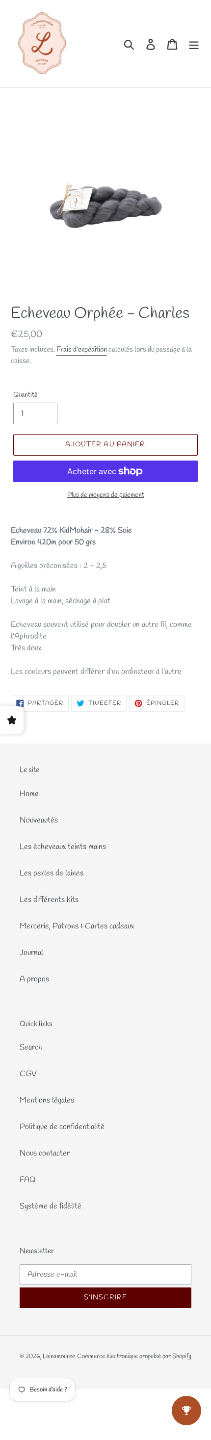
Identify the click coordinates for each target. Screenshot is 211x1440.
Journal (31, 953)
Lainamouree (59, 1356)
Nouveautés (39, 820)
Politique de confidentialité (62, 1127)
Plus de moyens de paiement (105, 495)
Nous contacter (45, 1153)
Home (29, 794)
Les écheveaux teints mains (63, 847)
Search (31, 1047)
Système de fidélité (50, 1206)
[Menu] (194, 44)
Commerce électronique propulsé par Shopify (134, 1356)
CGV (28, 1074)
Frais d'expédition (81, 350)
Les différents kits (49, 900)
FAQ (28, 1180)
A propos (34, 979)
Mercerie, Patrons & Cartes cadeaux (77, 926)
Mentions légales (47, 1100)
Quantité (25, 395)
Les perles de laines (51, 873)
